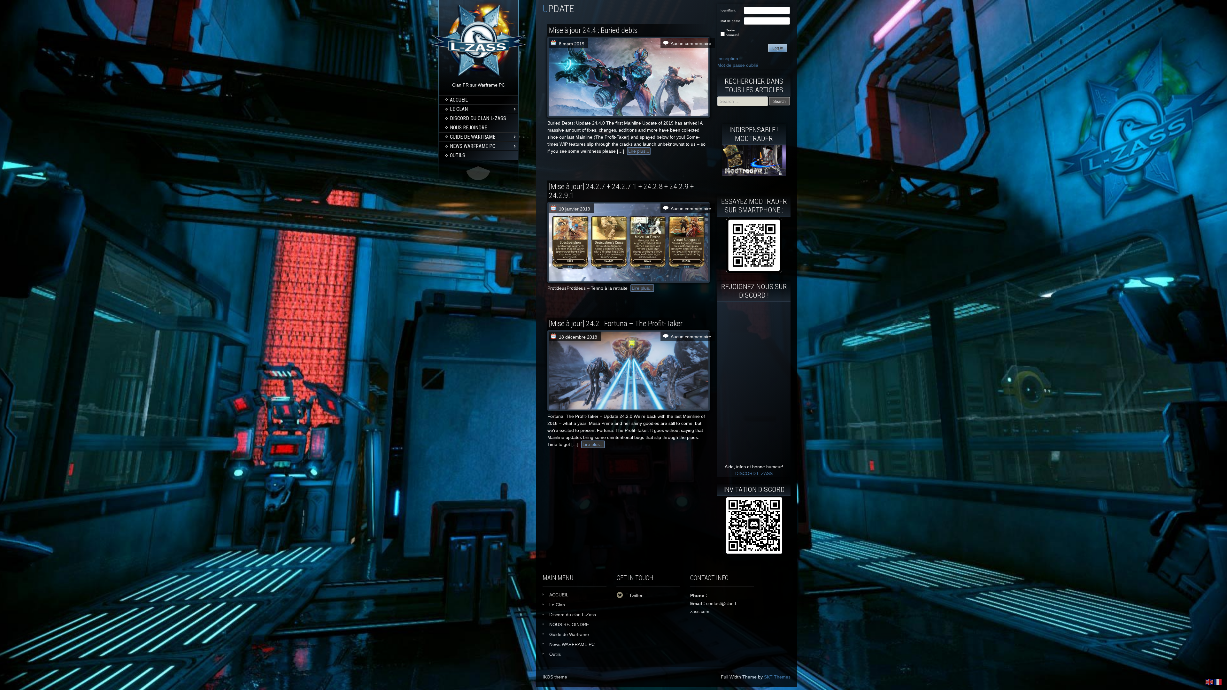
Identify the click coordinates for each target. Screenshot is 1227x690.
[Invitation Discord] (754, 525)
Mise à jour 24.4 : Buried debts (593, 30)
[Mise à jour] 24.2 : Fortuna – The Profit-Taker (616, 323)
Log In (777, 48)
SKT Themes (777, 676)
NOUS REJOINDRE (468, 128)
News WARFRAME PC (472, 146)
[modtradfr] (754, 245)
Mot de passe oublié (737, 65)
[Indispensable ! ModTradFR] (754, 174)
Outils (457, 155)
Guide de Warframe (472, 137)
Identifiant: (728, 10)
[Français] (1218, 681)
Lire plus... (638, 151)
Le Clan (459, 109)
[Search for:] (743, 101)
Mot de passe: (731, 21)
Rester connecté (732, 32)
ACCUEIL (459, 100)
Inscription (727, 58)
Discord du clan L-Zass (478, 118)
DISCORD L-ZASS (754, 473)
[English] (1210, 681)
